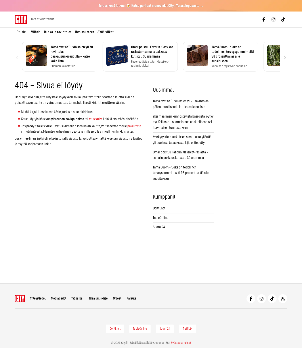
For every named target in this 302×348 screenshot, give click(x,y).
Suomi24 (159, 227)
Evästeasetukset (181, 342)
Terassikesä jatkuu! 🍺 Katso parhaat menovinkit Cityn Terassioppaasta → (151, 6)
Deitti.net (159, 208)
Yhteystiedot (38, 298)
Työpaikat (77, 298)
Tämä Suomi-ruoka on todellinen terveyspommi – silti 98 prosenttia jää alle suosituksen (180, 173)
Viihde (35, 32)
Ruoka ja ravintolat (58, 32)
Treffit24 (188, 328)
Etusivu (22, 32)
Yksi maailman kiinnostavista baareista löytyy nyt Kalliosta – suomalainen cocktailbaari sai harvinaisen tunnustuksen (183, 122)
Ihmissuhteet (84, 32)
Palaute (131, 298)
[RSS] (282, 298)
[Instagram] (273, 19)
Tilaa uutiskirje (98, 298)
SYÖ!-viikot (105, 32)
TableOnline (160, 218)
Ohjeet (117, 298)
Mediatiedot (58, 298)
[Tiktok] (283, 19)
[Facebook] (264, 19)
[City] (20, 298)
